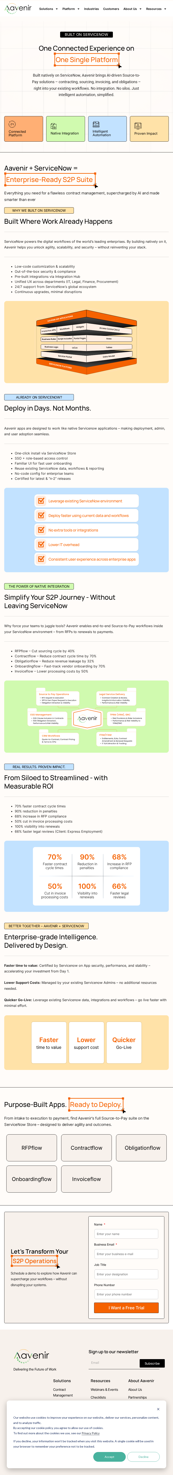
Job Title (100, 1264)
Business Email (104, 1244)
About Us (130, 9)
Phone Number (104, 1285)
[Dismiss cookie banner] (158, 1409)
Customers (111, 9)
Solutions (46, 9)
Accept (109, 1457)
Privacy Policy (91, 1433)
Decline (144, 1457)
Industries (91, 9)
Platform (68, 9)
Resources (154, 9)
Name (98, 1224)
